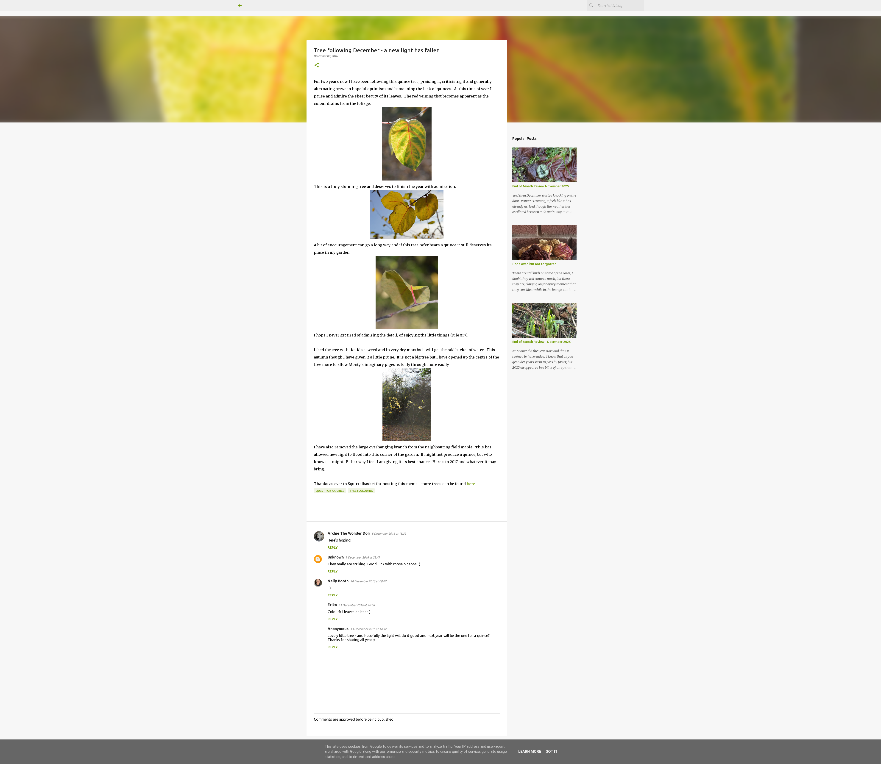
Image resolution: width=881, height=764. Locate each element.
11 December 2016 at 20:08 (357, 605)
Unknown (336, 557)
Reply (333, 547)
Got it (552, 751)
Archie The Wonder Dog (349, 533)
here (471, 483)
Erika (332, 605)
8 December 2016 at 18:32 (389, 533)
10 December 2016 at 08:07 (368, 581)
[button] (316, 65)
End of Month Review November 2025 (540, 186)
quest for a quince (330, 490)
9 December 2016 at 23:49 (363, 557)
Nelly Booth (338, 581)
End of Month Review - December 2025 (541, 342)
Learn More (529, 751)
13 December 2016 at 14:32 (368, 629)
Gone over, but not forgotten (534, 264)
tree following (361, 490)
